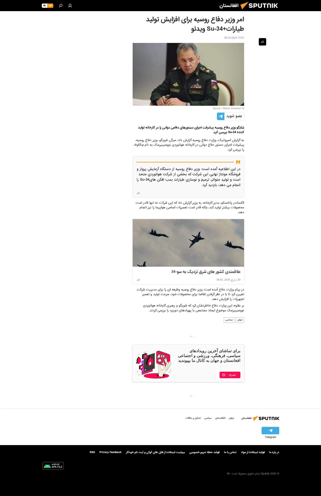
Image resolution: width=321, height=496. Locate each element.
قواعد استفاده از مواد (253, 452)
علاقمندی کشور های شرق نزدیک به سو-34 (205, 272)
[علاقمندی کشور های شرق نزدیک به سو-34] (188, 243)
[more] (138, 193)
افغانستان (220, 418)
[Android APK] (53, 466)
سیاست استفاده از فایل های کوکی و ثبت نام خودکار (155, 452)
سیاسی (229, 320)
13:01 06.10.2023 (234, 38)
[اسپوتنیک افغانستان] (260, 10)
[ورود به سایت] (70, 5)
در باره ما (274, 452)
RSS (92, 452)
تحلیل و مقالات (193, 418)
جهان (239, 320)
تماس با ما (230, 452)
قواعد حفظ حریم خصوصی (204, 452)
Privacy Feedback (110, 452)
